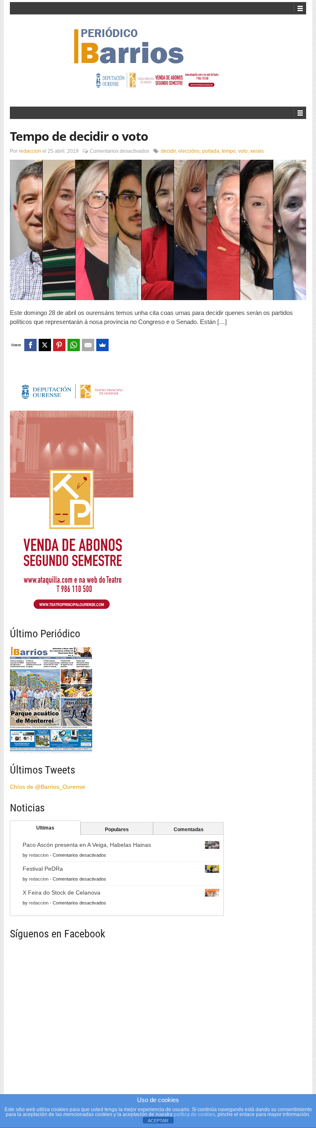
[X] (45, 345)
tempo (229, 151)
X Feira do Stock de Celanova (61, 892)
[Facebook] (30, 345)
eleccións (189, 151)
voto (243, 151)
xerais (257, 151)
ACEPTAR (158, 1120)
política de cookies (194, 1114)
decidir (168, 151)
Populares (117, 829)
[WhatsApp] (73, 345)
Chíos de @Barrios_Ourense (47, 786)
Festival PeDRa (43, 868)
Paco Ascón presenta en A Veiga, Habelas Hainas (87, 844)
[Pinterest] (59, 345)
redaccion (30, 151)
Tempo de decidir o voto (79, 136)
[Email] (88, 345)
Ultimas (45, 828)
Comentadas (189, 829)
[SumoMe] (102, 345)
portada (210, 151)
